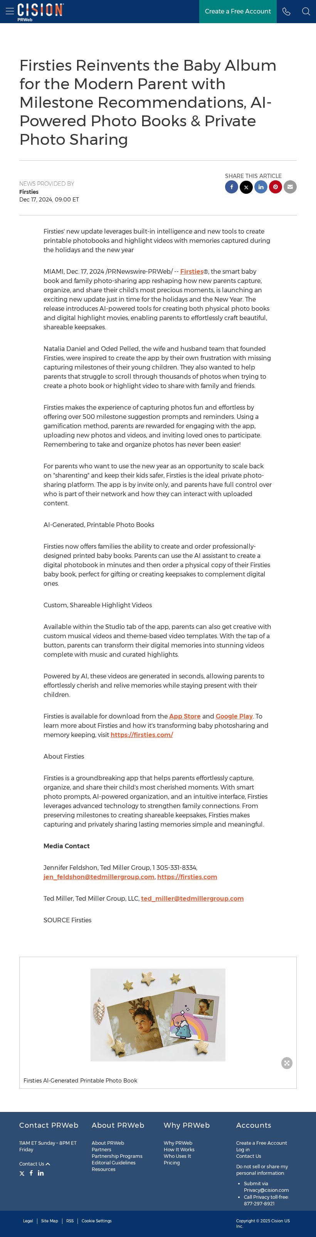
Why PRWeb (178, 1143)
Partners (101, 1149)
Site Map (49, 1220)
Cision (277, 1220)
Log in (243, 1149)
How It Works (179, 1149)
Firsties (191, 271)
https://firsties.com (187, 877)
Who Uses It (177, 1156)
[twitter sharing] (246, 188)
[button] (158, 1015)
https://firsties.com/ (142, 735)
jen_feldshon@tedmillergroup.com (99, 877)
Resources (104, 1169)
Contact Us (32, 1164)
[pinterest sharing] (275, 187)
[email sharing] (290, 187)
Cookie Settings (97, 1220)
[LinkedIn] (41, 1173)
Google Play (234, 716)
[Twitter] (23, 1173)
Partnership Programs (117, 1156)
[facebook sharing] (231, 187)
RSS (70, 1220)
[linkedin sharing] (260, 187)
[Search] (306, 11)
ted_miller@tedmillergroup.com (192, 898)
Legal (28, 1220)
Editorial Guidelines (114, 1163)
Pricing (172, 1163)
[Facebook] (31, 1173)
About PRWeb (108, 1143)
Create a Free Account (238, 11)
